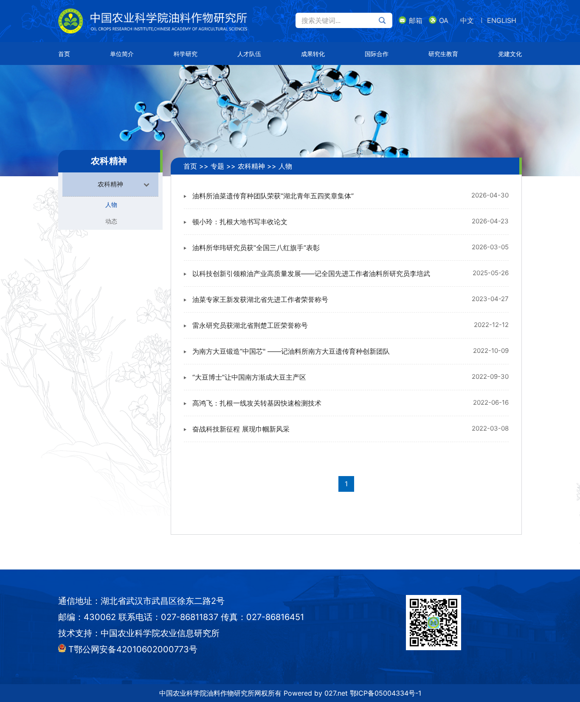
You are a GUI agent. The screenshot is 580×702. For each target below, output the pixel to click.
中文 (467, 20)
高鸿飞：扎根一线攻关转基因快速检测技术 (256, 403)
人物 (111, 204)
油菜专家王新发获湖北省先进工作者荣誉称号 (260, 299)
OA (443, 20)
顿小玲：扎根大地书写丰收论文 (239, 221)
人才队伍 (249, 53)
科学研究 (185, 53)
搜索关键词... (321, 20)
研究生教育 (443, 53)
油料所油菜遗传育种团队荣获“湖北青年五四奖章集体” (273, 196)
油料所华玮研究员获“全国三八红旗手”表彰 (256, 247)
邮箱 (415, 20)
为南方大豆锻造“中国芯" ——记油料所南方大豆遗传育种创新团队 (291, 351)
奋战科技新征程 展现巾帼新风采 (241, 429)
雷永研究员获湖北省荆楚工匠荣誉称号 (250, 325)
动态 (111, 221)
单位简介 (122, 53)
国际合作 (377, 53)
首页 (64, 53)
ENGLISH (501, 20)
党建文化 (510, 53)
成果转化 (313, 53)
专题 (217, 166)
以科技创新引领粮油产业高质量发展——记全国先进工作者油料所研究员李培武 (311, 273)
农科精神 (251, 166)
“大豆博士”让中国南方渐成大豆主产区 (249, 377)
